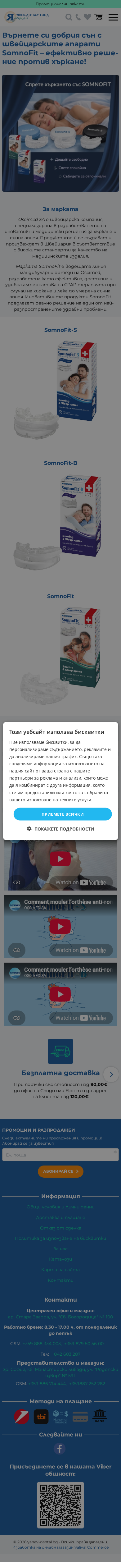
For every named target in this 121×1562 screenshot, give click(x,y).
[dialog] (60, 781)
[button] (60, 828)
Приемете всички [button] (63, 814)
